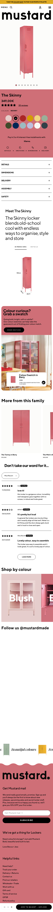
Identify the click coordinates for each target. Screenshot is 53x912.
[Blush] (21, 598)
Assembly (6, 188)
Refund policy (9, 901)
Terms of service (10, 894)
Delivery (6, 180)
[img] (7, 486)
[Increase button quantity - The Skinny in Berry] (12, 907)
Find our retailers (10, 880)
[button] (8, 105)
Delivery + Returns (11, 873)
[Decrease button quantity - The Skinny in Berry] (4, 907)
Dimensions (7, 172)
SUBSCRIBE (26, 820)
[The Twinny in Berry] (21, 429)
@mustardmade (34, 627)
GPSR (5, 897)
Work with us (8, 887)
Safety (5, 196)
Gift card (6, 890)
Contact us (7, 876)
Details (5, 164)
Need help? (8, 866)
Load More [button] (26, 557)
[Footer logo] (26, 775)
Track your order (10, 869)
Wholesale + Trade (11, 883)
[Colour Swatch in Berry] (13, 378)
